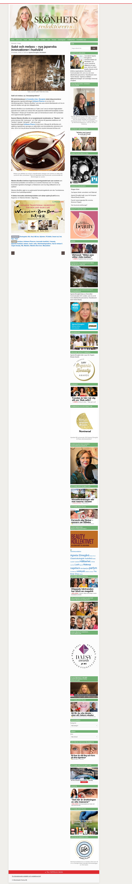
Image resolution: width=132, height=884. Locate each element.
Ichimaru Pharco (29, 124)
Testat (54, 40)
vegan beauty (15, 245)
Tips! (16, 239)
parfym (93, 567)
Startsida (13, 43)
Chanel (73, 558)
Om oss (19, 40)
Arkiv (71, 734)
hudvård (77, 561)
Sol (48, 40)
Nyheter (42, 236)
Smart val (55, 236)
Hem (12, 40)
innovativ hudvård (42, 241)
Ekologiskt (61, 40)
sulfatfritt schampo (89, 571)
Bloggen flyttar (75, 189)
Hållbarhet (71, 40)
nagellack (75, 568)
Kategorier (73, 723)
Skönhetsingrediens (44, 243)
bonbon (20, 241)
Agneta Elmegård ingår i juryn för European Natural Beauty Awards (83, 196)
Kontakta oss (81, 40)
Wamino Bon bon (36, 245)
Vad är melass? (57, 243)
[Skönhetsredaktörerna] (75, 551)
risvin (31, 243)
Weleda (81, 574)
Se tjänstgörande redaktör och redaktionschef (26, 876)
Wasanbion (46, 245)
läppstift (81, 564)
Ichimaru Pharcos (38, 101)
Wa (22, 245)
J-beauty (52, 241)
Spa (12, 239)
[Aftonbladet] (16, 2)
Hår (37, 40)
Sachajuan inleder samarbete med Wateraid (84, 192)
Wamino (26, 245)
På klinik (49, 236)
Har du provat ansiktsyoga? (79, 205)
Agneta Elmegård (79, 555)
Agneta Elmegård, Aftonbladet (37, 52)
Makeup (31, 40)
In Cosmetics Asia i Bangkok (35, 99)
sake (35, 243)
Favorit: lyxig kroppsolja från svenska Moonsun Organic (82, 201)
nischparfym (84, 568)
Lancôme (72, 564)
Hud (25, 40)
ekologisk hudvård (84, 558)
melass (25, 243)
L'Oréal (93, 561)
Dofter (43, 40)
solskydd (81, 571)
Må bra (36, 236)
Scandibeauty (73, 571)
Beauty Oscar (92, 555)
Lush (77, 564)
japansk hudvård (17, 243)
